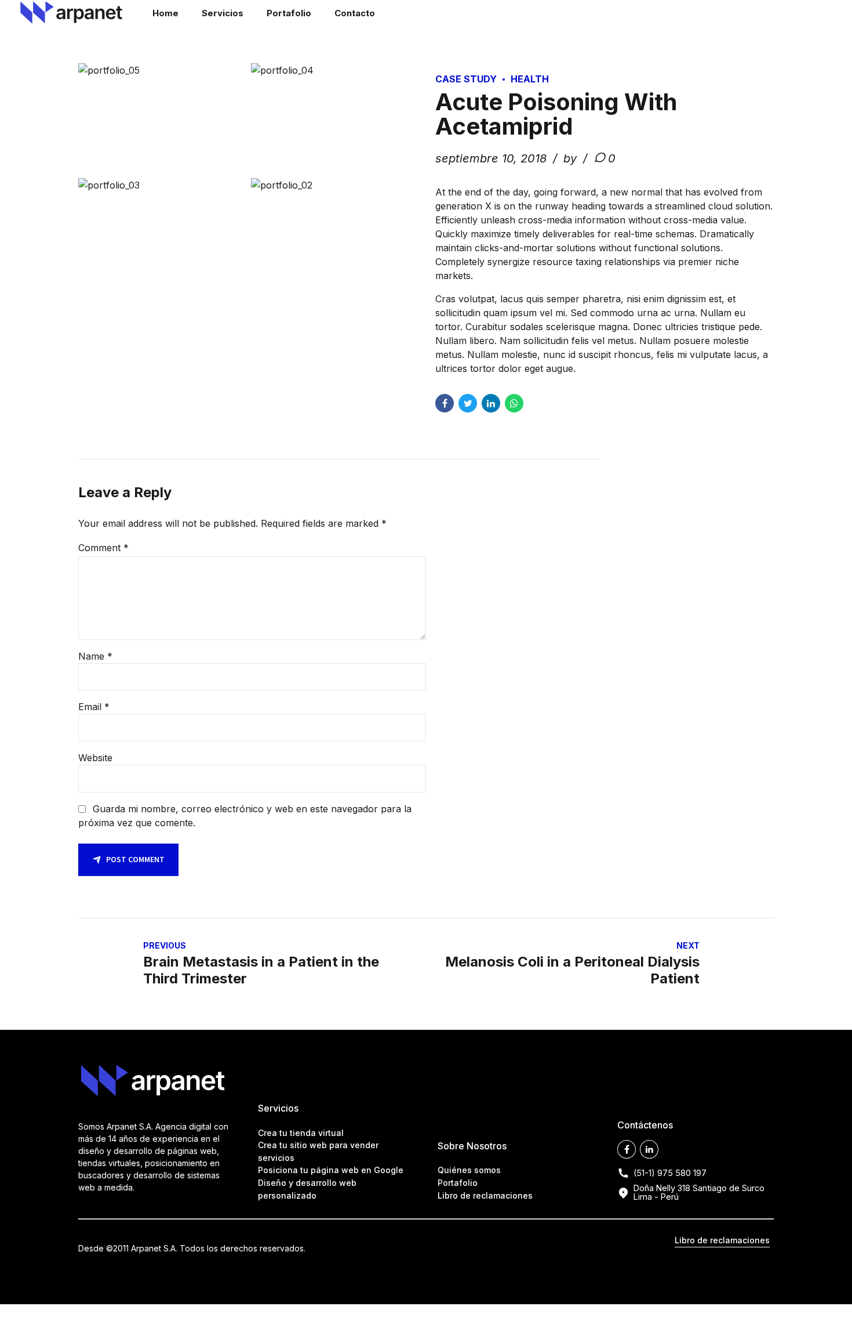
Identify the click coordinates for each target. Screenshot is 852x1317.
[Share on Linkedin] (491, 403)
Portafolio (289, 13)
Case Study (466, 79)
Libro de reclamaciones (485, 1195)
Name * (95, 656)
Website (95, 758)
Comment (103, 547)
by (571, 158)
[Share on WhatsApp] (514, 403)
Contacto (354, 13)
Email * (94, 706)
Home (165, 13)
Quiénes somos (469, 1170)
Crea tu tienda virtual (301, 1133)
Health (530, 79)
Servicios (222, 13)
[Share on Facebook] (444, 403)
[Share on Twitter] (467, 403)
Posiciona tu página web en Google (330, 1170)
